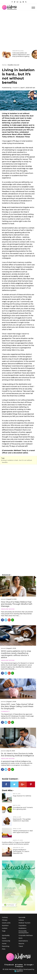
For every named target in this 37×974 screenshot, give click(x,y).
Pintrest (19, 966)
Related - (7, 575)
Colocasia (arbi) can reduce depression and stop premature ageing (20, 54)
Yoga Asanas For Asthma (22, 796)
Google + (30, 965)
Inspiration (22, 925)
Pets (3, 949)
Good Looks (6, 923)
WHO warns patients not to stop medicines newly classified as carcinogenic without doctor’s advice (16, 654)
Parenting (5, 946)
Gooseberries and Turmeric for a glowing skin (23, 808)
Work (20, 938)
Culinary (5, 917)
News (4, 938)
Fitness (4, 920)
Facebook (9, 965)
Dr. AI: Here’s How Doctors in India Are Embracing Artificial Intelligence (17, 754)
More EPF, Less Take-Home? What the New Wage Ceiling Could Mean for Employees (17, 706)
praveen (3, 599)
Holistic (4, 928)
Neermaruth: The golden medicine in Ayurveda (22, 820)
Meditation (22, 928)
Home (4, 65)
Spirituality (6, 935)
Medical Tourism (24, 923)
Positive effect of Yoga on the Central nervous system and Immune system (16, 843)
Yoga (3, 931)
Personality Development (23, 932)
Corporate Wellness (26, 935)
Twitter (20, 965)
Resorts (21, 943)
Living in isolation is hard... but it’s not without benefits (17, 461)
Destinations (23, 941)
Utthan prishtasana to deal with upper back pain (23, 831)
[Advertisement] (18, 30)
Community (5, 711)
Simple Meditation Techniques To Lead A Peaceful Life (21, 851)
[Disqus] (18, 492)
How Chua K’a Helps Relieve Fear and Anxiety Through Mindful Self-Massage (17, 604)
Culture (21, 920)
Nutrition (5, 925)
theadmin (16, 88)
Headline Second (8, 609)
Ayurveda (22, 917)
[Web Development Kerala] (18, 971)
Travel (21, 946)
